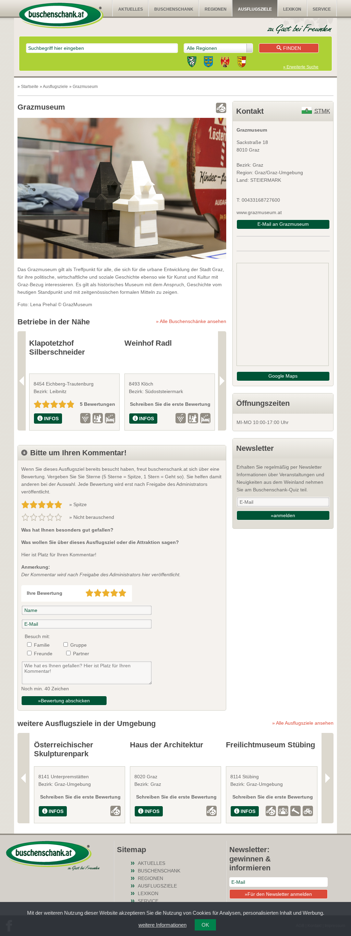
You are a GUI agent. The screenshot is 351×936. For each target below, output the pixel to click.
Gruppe (78, 645)
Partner (81, 653)
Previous (21, 381)
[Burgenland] (225, 62)
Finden (292, 48)
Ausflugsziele (255, 9)
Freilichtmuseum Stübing (270, 744)
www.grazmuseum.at (259, 212)
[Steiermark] (191, 62)
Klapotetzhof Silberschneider (57, 347)
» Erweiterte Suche (300, 67)
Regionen (216, 9)
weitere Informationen (162, 925)
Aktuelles (130, 9)
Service (322, 9)
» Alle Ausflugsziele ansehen (303, 723)
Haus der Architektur (166, 744)
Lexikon (292, 9)
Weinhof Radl (148, 343)
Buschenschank (173, 9)
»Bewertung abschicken (64, 700)
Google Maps (283, 376)
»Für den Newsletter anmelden (278, 894)
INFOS (51, 418)
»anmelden (283, 515)
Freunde (43, 653)
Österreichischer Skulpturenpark (63, 749)
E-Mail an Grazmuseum (283, 224)
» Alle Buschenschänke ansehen (191, 321)
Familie (42, 645)
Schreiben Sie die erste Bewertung (170, 404)
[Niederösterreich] (208, 62)
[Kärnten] (241, 62)
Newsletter (255, 448)
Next (222, 381)
